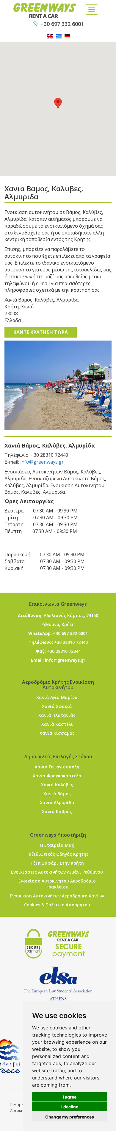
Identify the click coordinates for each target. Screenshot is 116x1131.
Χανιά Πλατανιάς (57, 715)
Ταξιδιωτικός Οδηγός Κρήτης (57, 854)
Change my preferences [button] (69, 1116)
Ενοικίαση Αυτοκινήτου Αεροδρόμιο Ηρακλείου (57, 884)
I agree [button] (69, 1096)
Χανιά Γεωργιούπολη (57, 767)
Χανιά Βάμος (57, 793)
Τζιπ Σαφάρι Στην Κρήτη (57, 863)
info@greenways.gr (42, 462)
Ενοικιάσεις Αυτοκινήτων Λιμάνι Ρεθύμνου (57, 872)
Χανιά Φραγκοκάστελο (57, 776)
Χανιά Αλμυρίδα (57, 802)
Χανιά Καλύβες (57, 784)
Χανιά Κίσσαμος (57, 733)
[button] (58, 103)
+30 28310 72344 (64, 651)
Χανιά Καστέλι (57, 724)
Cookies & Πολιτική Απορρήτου (57, 905)
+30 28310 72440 (71, 642)
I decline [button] (69, 1106)
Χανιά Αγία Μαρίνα (57, 697)
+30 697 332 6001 (62, 23)
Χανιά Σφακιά (57, 706)
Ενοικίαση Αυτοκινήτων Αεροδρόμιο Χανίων (57, 896)
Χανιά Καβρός (57, 811)
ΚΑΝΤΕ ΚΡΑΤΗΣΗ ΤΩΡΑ (40, 332)
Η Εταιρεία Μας (57, 845)
